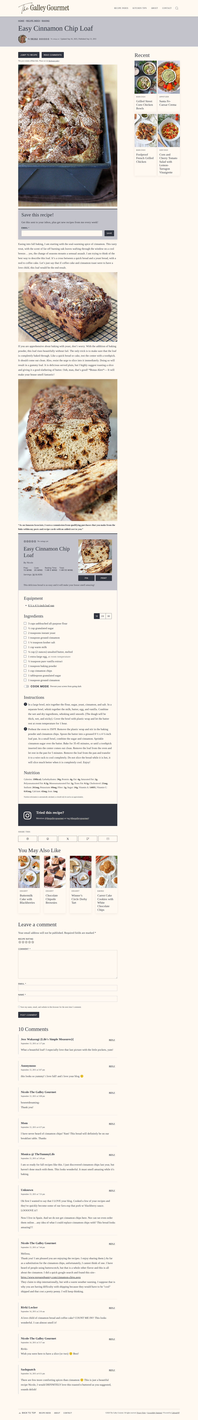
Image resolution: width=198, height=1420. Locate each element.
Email (25, 228)
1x (97, 616)
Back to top (29, 1413)
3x (108, 616)
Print (104, 578)
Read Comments (53, 55)
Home (21, 21)
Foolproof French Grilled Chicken (145, 158)
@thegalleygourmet (54, 818)
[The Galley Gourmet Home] (43, 8)
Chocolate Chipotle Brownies (52, 899)
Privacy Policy (141, 1413)
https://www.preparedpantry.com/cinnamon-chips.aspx (51, 1277)
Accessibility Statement (154, 1413)
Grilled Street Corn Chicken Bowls (144, 104)
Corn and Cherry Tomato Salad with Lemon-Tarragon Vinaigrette (168, 163)
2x (102, 616)
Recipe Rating (25, 939)
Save (109, 233)
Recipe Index (121, 8)
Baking (45, 21)
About (154, 8)
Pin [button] (86, 578)
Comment (24, 949)
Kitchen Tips (140, 8)
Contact (167, 8)
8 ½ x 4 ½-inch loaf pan (41, 605)
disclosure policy (54, 61)
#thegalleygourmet (79, 818)
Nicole (34, 39)
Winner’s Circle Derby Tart (79, 899)
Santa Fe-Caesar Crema (167, 102)
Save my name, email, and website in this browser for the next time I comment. (51, 1007)
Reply (112, 1040)
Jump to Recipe (28, 55)
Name (22, 995)
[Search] (177, 8)
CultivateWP (175, 1413)
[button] (40, 39)
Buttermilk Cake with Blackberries (27, 899)
